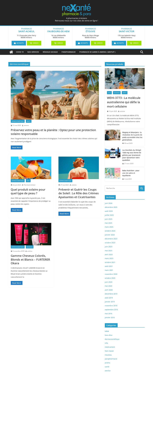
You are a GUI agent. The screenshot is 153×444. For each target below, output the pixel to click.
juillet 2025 (109, 215)
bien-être (108, 335)
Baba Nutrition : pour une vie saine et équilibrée (130, 173)
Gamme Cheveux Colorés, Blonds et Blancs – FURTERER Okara (30, 259)
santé (28, 121)
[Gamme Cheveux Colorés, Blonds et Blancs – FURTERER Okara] (31, 234)
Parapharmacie (69, 52)
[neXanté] (11, 52)
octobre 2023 (110, 242)
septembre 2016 (111, 309)
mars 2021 (109, 270)
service (107, 370)
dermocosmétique (18, 121)
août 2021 (109, 266)
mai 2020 (108, 286)
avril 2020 (109, 290)
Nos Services (33, 52)
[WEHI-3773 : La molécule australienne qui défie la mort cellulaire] (125, 78)
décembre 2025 (111, 207)
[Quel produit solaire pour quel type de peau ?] (31, 168)
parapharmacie (111, 359)
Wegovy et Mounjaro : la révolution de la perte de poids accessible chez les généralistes (132, 136)
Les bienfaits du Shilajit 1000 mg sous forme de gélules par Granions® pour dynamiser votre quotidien (131, 155)
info (28, 181)
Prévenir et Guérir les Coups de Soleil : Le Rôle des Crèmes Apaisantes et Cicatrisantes (78, 193)
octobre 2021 (110, 262)
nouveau (30, 247)
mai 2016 (108, 313)
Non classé (109, 351)
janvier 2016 (110, 317)
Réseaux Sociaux (50, 52)
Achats (20, 43)
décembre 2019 (111, 294)
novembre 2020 (111, 274)
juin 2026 (108, 203)
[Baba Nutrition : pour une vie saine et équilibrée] (112, 175)
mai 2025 (108, 223)
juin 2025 (108, 219)
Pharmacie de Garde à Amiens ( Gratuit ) (97, 52)
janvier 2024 (110, 235)
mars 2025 (109, 227)
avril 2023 (109, 254)
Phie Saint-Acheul (29, 185)
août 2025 (109, 211)
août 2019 (109, 298)
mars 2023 (109, 258)
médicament (110, 347)
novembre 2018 (111, 305)
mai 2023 (108, 250)
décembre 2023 (111, 239)
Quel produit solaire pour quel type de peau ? (28, 191)
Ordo (35, 43)
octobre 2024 (110, 231)
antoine (26, 125)
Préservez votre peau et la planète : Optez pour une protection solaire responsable (53, 132)
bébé (107, 331)
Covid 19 (20, 52)
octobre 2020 (110, 278)
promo (107, 363)
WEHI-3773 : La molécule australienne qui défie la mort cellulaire (123, 102)
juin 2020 (108, 282)
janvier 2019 (110, 302)
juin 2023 (108, 246)
